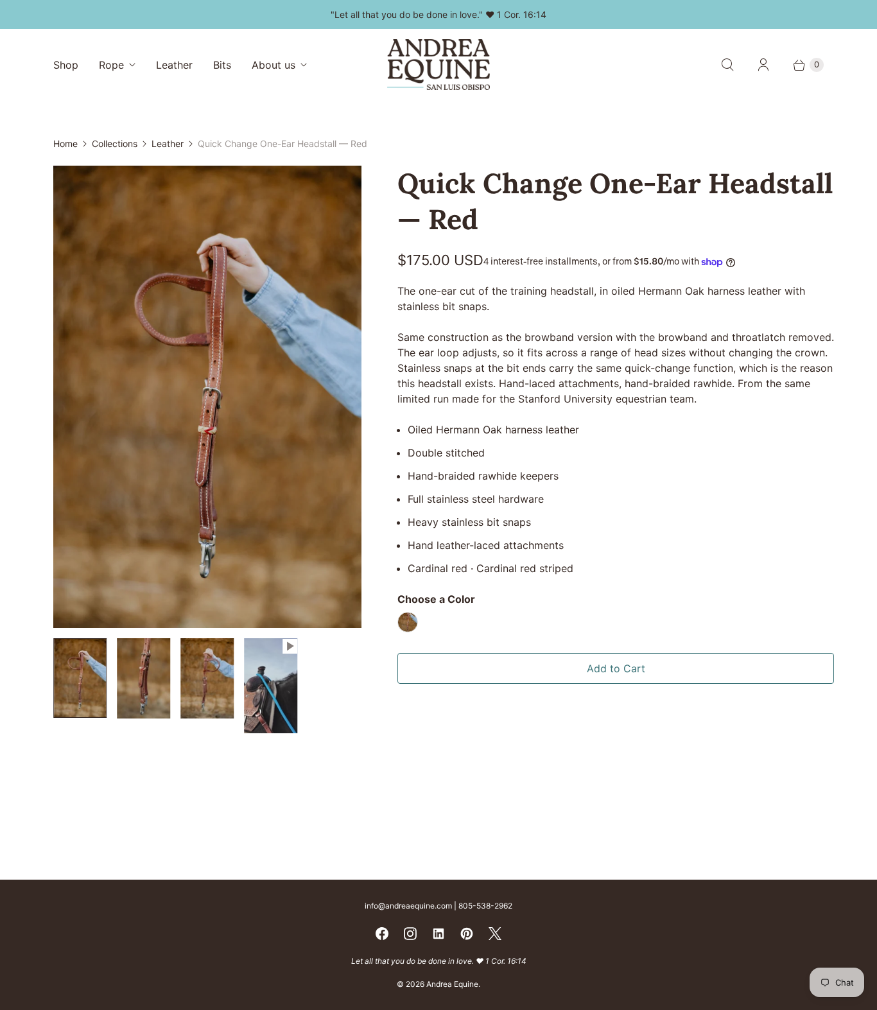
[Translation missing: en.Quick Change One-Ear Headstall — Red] (80, 678)
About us (273, 64)
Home (65, 143)
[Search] (727, 64)
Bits (222, 64)
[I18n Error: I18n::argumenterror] (271, 685)
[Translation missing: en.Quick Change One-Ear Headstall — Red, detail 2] (207, 678)
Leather (174, 64)
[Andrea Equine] (438, 64)
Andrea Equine (452, 984)
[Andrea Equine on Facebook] (382, 933)
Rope (111, 64)
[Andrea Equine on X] (495, 933)
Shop (65, 64)
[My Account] (763, 64)
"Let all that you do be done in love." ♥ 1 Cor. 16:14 (438, 14)
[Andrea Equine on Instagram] (410, 933)
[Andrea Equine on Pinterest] (467, 933)
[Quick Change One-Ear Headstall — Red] (207, 397)
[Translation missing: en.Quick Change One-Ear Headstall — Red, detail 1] (143, 678)
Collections (114, 143)
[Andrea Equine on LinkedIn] (438, 933)
